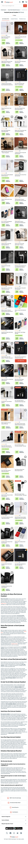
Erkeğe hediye (3, 603)
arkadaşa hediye (14, 643)
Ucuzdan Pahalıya (14, 18)
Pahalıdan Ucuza (22, 18)
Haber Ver (21, 360)
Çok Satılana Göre (5, 18)
